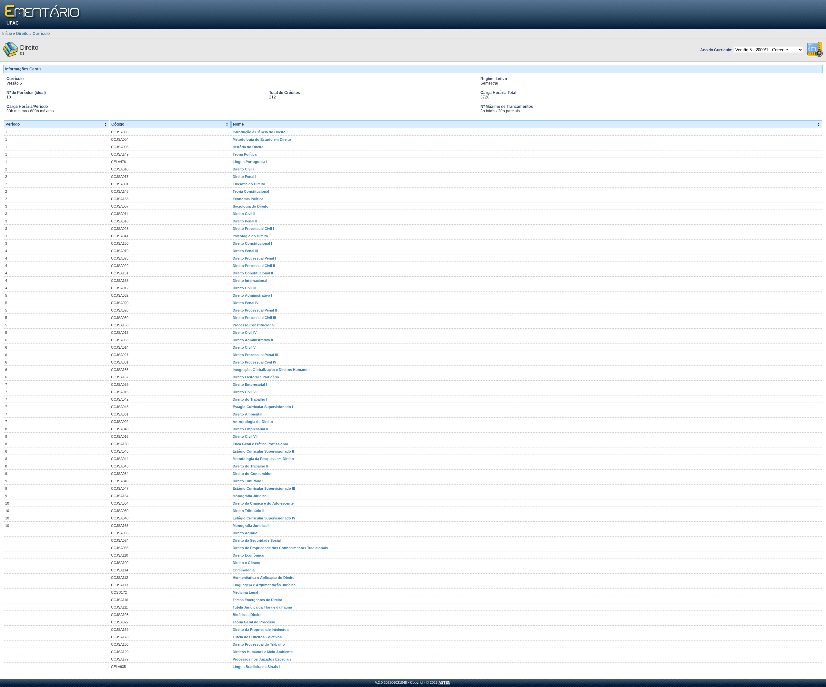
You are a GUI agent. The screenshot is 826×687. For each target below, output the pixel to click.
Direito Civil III (244, 288)
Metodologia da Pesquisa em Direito (263, 459)
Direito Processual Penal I (254, 258)
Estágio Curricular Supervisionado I (263, 407)
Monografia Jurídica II (251, 526)
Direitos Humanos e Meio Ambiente (263, 652)
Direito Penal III (245, 251)
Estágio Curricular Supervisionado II (263, 451)
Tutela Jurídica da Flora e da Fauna (262, 607)
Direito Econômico (248, 555)
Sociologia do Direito (250, 206)
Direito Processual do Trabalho (259, 644)
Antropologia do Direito (253, 422)
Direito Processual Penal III (255, 355)
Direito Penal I (244, 177)
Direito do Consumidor (252, 474)
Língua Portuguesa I (250, 162)
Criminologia (244, 570)
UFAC (12, 23)
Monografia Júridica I (250, 496)
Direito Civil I (243, 169)
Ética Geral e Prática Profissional (260, 444)
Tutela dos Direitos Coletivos (257, 637)
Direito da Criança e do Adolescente (263, 503)
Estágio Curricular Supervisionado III (264, 488)
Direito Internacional (250, 280)
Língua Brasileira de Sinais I (256, 667)
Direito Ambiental (247, 414)
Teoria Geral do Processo (254, 622)
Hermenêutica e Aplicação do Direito (264, 577)
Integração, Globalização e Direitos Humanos (271, 370)
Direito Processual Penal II (255, 310)
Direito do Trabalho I (250, 399)
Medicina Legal (245, 592)
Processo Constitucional (254, 325)
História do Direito (248, 147)
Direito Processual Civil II (254, 266)
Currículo (41, 33)
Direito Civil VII (245, 436)
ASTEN (444, 682)
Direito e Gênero (246, 563)
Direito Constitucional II (253, 273)
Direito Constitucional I (252, 243)
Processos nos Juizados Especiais (262, 659)
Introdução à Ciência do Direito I (260, 132)
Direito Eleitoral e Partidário (256, 377)
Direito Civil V (244, 347)
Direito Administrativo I (252, 295)
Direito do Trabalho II (250, 466)
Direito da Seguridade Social (257, 540)
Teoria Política (245, 154)
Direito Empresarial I (250, 384)
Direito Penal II (245, 221)
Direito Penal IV (245, 303)
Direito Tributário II (248, 511)
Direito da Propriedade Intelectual (261, 629)
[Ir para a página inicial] (43, 12)
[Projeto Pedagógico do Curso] (815, 56)
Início (7, 33)
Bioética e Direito (247, 615)
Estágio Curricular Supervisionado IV (264, 518)
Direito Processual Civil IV (254, 362)
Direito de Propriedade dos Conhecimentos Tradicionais (280, 548)
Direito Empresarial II (250, 429)
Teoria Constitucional (251, 191)
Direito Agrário (245, 533)
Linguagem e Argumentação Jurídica (264, 585)
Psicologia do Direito (250, 236)
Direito (22, 33)
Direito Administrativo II (253, 340)
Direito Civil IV (245, 332)
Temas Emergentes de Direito (257, 600)
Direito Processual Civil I (253, 229)
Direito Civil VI (245, 392)
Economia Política (248, 199)
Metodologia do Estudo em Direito (262, 139)
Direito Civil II (244, 214)
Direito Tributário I (248, 481)
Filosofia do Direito (249, 184)
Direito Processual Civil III (254, 318)
